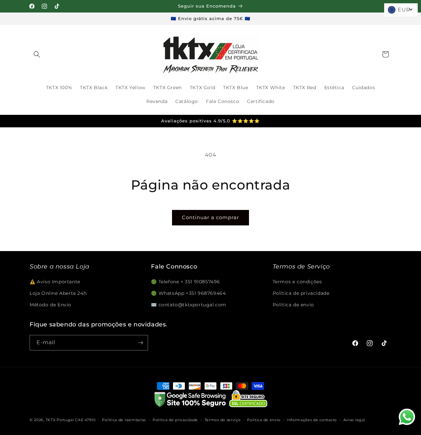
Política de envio (293, 305)
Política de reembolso (124, 420)
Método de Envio (50, 305)
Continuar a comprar (210, 217)
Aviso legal (354, 420)
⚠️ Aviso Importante (55, 282)
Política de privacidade (301, 293)
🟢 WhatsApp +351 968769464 (188, 293)
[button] (37, 54)
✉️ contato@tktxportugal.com (188, 305)
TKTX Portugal (60, 420)
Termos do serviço (223, 420)
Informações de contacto (312, 420)
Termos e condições (297, 282)
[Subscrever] (140, 342)
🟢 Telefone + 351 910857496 (185, 282)
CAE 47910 (85, 420)
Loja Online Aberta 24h (58, 293)
